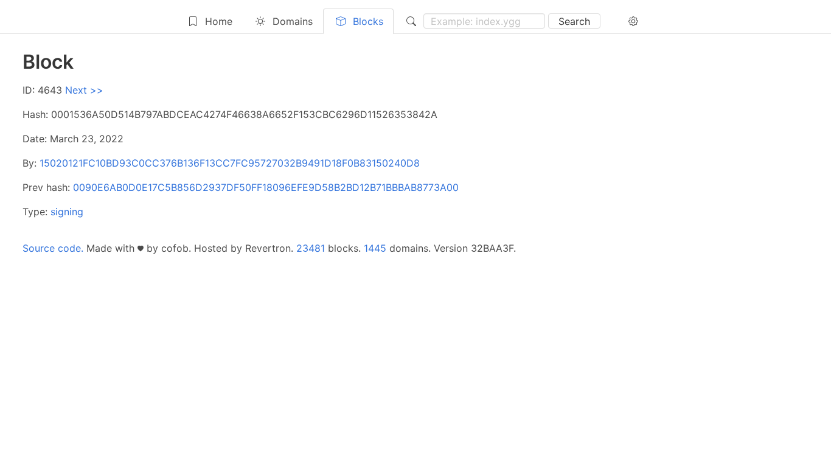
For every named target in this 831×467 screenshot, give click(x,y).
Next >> (84, 90)
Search (574, 21)
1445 (375, 248)
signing (66, 212)
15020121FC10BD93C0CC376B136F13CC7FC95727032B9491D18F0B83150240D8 (230, 163)
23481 (310, 248)
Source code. (53, 248)
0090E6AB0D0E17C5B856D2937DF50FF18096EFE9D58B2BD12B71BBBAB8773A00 (266, 187)
